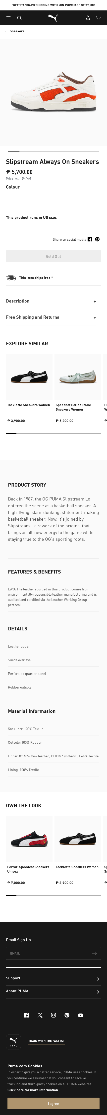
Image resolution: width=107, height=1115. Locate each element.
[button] (9, 18)
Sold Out (53, 256)
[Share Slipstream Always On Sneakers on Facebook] (90, 239)
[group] (29, 386)
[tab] (13, 151)
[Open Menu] (9, 18)
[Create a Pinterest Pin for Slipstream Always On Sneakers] (97, 239)
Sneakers (17, 31)
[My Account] (88, 18)
